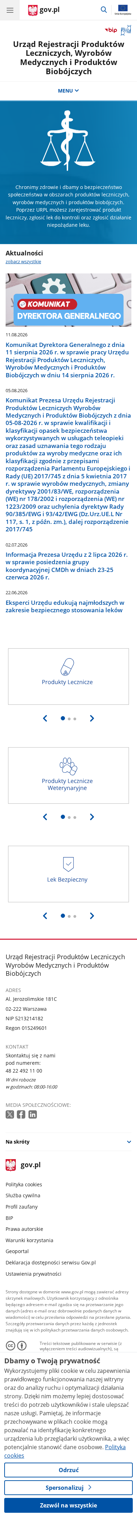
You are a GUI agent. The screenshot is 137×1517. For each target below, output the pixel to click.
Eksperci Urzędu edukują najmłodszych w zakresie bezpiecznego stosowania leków (65, 606)
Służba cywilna (23, 1195)
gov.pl (30, 1165)
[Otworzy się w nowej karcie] (10, 1115)
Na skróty (18, 1141)
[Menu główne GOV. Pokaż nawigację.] (10, 10)
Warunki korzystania (29, 1240)
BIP (9, 1218)
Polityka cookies (24, 1184)
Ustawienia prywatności (33, 1273)
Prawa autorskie (24, 1229)
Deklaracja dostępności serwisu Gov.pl (51, 1262)
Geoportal (17, 1251)
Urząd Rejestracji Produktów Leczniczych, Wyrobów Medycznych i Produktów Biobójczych (68, 58)
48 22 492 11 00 (24, 1070)
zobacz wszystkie (23, 262)
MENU (65, 90)
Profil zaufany (22, 1206)
